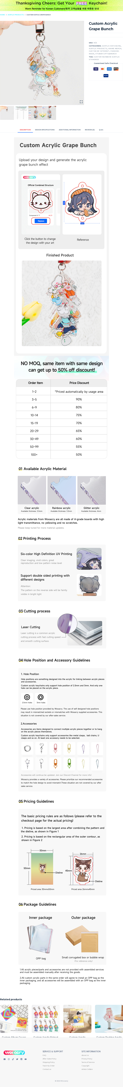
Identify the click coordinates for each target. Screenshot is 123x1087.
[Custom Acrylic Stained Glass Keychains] (46, 1019)
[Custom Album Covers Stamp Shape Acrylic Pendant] (14, 1019)
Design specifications (45, 130)
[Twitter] (17, 1059)
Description (25, 130)
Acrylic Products (98, 48)
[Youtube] (26, 1059)
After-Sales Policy (49, 1059)
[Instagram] (9, 1059)
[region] (61, 8)
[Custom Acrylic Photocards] (77, 1019)
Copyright (85, 1066)
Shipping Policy (49, 1062)
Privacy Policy (87, 1059)
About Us (85, 1055)
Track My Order (49, 1066)
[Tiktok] (13, 1059)
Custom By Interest (99, 51)
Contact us (47, 1069)
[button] (67, 8)
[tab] (25, 129)
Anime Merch (114, 48)
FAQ (44, 1055)
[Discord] (21, 1059)
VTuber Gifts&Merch (106, 54)
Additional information (70, 130)
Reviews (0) (90, 130)
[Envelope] (5, 1059)
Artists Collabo (87, 1069)
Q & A (101, 130)
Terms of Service (88, 1062)
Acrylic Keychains (111, 46)
